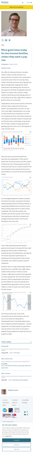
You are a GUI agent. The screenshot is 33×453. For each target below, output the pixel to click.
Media (4, 405)
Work (2, 45)
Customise (16, 445)
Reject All (16, 449)
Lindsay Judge (20, 365)
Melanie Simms (15, 380)
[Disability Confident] (7, 416)
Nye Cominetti (8, 365)
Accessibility (25, 400)
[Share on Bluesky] (9, 40)
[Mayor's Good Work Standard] (17, 411)
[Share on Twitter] (2, 40)
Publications (6, 402)
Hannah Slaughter (24, 380)
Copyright (24, 402)
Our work (5, 400)
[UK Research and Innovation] (15, 416)
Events (14, 405)
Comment (15, 400)
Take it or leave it (5, 373)
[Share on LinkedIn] (6, 40)
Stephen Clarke (13, 64)
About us (14, 402)
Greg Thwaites (4, 368)
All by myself (4, 346)
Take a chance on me (7, 359)
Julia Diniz (14, 365)
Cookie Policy (8, 436)
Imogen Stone (27, 365)
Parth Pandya (16, 353)
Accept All (16, 440)
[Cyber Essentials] (11, 411)
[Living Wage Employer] (6, 411)
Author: (11, 353)
